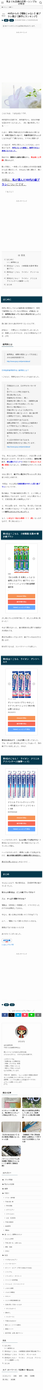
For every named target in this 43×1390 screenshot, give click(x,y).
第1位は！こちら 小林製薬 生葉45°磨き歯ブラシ (23, 1351)
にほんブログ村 (8, 945)
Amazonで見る (21, 596)
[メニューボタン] (2, 2)
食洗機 (13, 1379)
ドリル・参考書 (10, 1197)
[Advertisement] (21, 55)
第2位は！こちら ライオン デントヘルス (20, 1354)
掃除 (26, 1376)
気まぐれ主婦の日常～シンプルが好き (21, 3)
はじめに (10, 259)
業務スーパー (9, 1329)
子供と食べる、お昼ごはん (13, 1243)
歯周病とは (15, 262)
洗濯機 (32, 1376)
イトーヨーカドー (10, 1264)
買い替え (5, 1379)
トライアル (8, 1272)
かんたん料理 (9, 1239)
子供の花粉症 (9, 1222)
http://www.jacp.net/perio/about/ (18, 361)
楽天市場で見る (21, 602)
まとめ (9, 284)
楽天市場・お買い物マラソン (14, 1333)
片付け (7, 1251)
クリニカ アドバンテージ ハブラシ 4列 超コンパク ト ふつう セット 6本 (21, 805)
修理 (20, 1376)
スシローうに (10, 1317)
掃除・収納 (8, 1247)
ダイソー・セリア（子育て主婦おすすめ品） (19, 1268)
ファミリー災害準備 (11, 1280)
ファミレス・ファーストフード (14, 1284)
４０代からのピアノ (11, 1259)
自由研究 (8, 1226)
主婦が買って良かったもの (13, 1304)
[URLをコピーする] (38, 1015)
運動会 (7, 1230)
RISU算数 (9, 1206)
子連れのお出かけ (10, 1321)
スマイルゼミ (10, 1214)
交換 (15, 1376)
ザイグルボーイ (11, 1308)
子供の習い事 (9, 1201)
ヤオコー (8, 1296)
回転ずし (8, 1312)
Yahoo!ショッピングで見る (21, 607)
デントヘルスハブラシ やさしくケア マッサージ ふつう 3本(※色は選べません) (21, 706)
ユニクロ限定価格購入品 (12, 1300)
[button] (5, 1015)
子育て (6, 1193)
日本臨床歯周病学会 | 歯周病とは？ (15, 370)
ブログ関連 (8, 1180)
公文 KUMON (10, 1218)
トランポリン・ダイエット (13, 1276)
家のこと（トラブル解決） (13, 1325)
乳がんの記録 (9, 1184)
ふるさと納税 (9, 1288)
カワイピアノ (10, 1210)
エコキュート (7, 1376)
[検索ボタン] (40, 2)
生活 (11, 20)
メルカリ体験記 (10, 1292)
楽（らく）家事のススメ (13, 1234)
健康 (6, 20)
